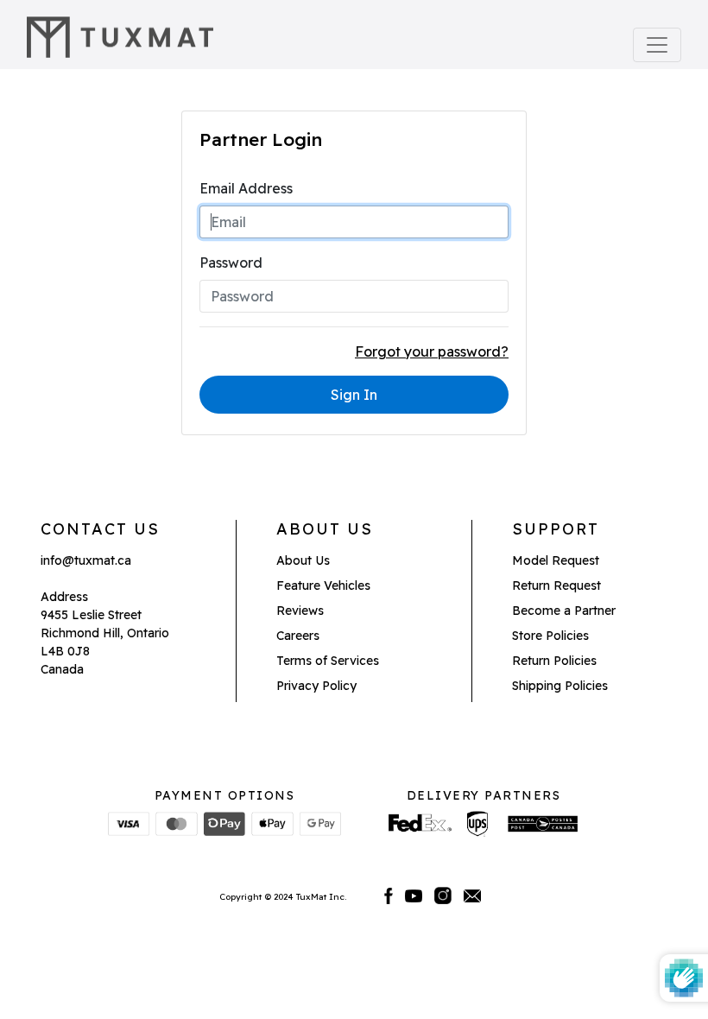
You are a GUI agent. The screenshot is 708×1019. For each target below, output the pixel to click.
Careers (297, 635)
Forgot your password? (432, 351)
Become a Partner (564, 610)
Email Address (246, 188)
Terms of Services (327, 660)
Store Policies (550, 635)
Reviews (300, 610)
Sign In (354, 394)
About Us (303, 560)
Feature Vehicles (323, 585)
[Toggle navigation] (657, 45)
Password (230, 262)
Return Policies (554, 660)
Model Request (555, 560)
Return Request (556, 585)
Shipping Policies (560, 685)
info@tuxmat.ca (86, 560)
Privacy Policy (316, 685)
